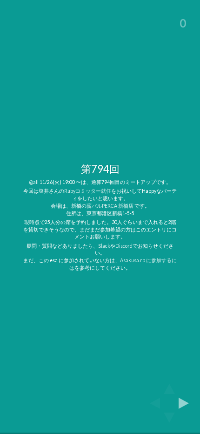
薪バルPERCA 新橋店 (110, 206)
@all (34, 182)
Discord (124, 246)
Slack (104, 246)
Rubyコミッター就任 (87, 191)
